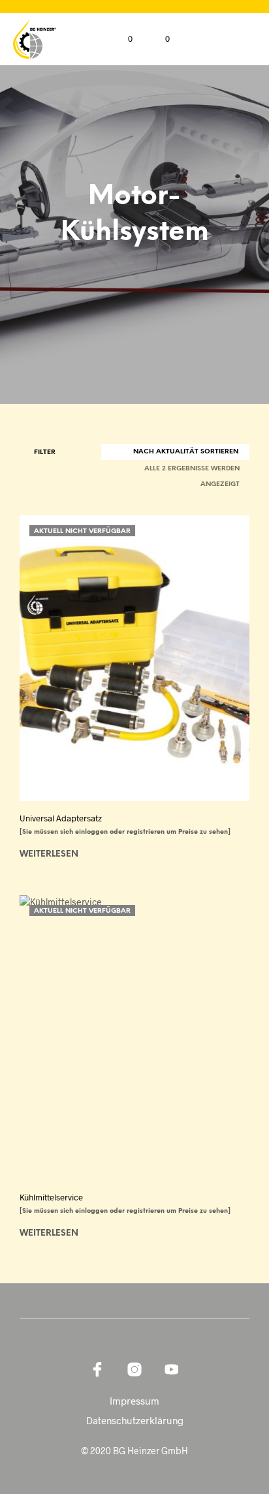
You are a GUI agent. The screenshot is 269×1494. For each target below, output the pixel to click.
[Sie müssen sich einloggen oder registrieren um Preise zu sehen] (125, 832)
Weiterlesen (49, 854)
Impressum (134, 1401)
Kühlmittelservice (51, 1197)
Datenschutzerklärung (134, 1420)
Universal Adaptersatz (61, 818)
